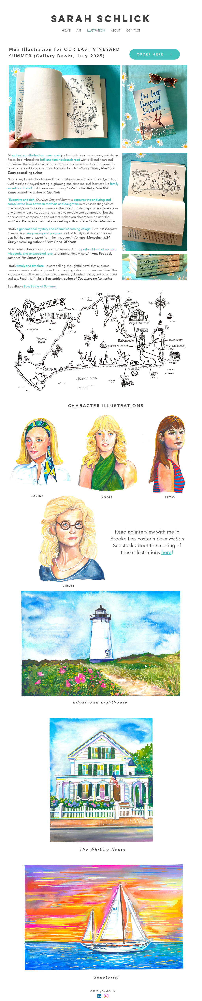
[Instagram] (106, 996)
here (166, 552)
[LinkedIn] (99, 996)
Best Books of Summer (40, 286)
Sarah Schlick (101, 18)
